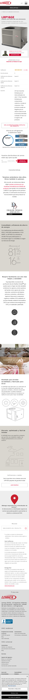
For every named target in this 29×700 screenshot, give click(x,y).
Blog (2, 636)
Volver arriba (15, 592)
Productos (3, 633)
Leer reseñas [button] (14, 485)
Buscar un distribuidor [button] (22, 161)
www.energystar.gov (9, 585)
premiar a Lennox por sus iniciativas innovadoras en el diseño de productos (14, 186)
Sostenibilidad (17, 672)
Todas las (10, 11)
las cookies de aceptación (14, 697)
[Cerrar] (27, 676)
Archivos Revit (4, 664)
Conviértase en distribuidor (20, 635)
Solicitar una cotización (6, 647)
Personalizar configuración (14, 688)
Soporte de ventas (5, 660)
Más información (12, 685)
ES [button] (21, 3)
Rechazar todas (14, 693)
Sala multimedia (5, 638)
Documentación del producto (8, 648)
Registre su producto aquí (14, 61)
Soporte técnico (5, 662)
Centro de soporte (5, 635)
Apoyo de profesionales (20, 633)
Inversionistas (4, 674)
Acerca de (3, 672)
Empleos (16, 674)
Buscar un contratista (6, 659)
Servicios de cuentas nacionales (8, 665)
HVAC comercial (6, 642)
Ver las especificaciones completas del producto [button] (14, 125)
